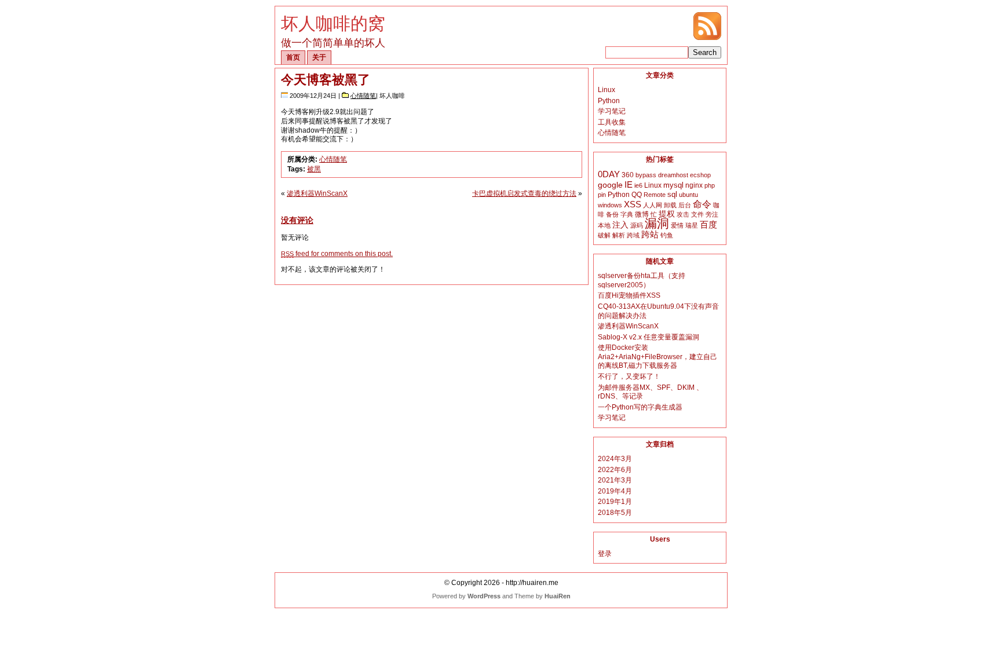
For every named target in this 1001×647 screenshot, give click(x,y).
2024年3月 (615, 459)
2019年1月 (615, 502)
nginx (694, 185)
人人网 (652, 205)
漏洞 (657, 224)
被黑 (314, 169)
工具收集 (612, 122)
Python (609, 101)
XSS (632, 204)
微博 (642, 214)
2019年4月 (615, 491)
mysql (673, 185)
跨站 (650, 234)
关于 (319, 57)
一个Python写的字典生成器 (640, 407)
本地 (604, 225)
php (709, 185)
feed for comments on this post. (337, 254)
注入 (620, 224)
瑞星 (691, 225)
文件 (697, 214)
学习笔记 (612, 111)
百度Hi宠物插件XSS (629, 295)
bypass (645, 174)
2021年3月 (615, 480)
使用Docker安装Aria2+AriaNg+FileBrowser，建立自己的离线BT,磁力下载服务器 (657, 356)
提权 (667, 214)
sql (672, 194)
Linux (606, 90)
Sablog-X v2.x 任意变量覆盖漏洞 (648, 337)
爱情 (677, 225)
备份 (612, 214)
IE (628, 184)
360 (628, 175)
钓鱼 (666, 235)
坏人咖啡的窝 (333, 23)
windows (610, 205)
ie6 (638, 185)
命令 (702, 204)
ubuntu (688, 194)
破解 (604, 235)
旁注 (712, 214)
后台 (684, 205)
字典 (626, 214)
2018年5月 (615, 513)
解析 (618, 235)
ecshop (700, 174)
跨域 (633, 235)
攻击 (683, 214)
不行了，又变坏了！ (629, 376)
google (610, 185)
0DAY (609, 174)
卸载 (670, 205)
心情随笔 (363, 95)
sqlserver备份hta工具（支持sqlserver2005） (641, 280)
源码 (636, 225)
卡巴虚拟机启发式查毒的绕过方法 (524, 193)
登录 (605, 554)
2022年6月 (615, 470)
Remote (655, 194)
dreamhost (673, 174)
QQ (636, 195)
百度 (708, 224)
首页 (293, 57)
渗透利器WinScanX (317, 193)
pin (602, 194)
